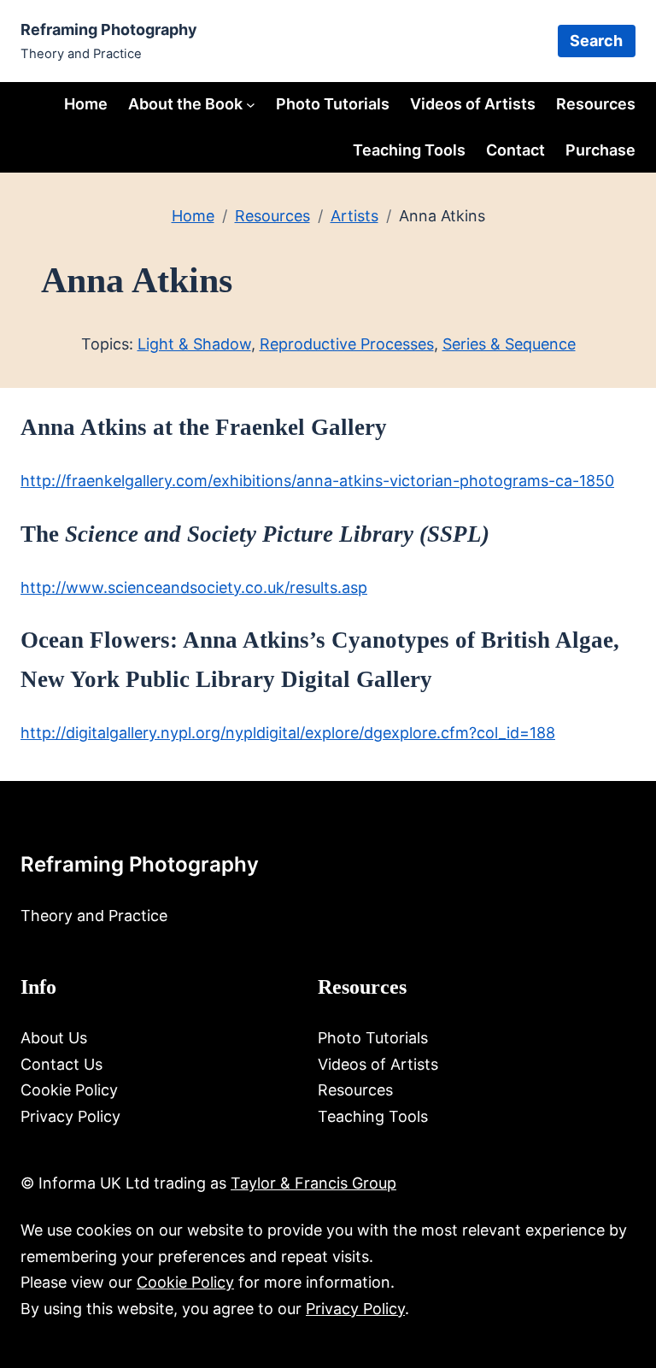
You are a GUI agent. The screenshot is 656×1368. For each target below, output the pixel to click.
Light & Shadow (194, 344)
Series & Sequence (509, 344)
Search (596, 41)
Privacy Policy (355, 1309)
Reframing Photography (108, 29)
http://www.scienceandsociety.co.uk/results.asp (193, 587)
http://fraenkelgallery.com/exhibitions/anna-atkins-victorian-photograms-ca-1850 (317, 481)
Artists (354, 216)
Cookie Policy (185, 1282)
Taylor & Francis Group (313, 1183)
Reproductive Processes (347, 344)
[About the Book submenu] (250, 104)
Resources (272, 216)
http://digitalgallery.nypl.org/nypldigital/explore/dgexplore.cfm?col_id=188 (287, 733)
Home (86, 104)
